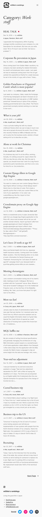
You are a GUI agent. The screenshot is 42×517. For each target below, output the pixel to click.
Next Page (33, 476)
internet (26, 180)
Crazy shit (8, 306)
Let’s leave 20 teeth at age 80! (17, 242)
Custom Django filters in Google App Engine (19, 174)
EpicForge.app (11, 500)
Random (12, 38)
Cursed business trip (13, 387)
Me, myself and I (10, 122)
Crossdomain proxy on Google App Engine (20, 206)
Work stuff (19, 38)
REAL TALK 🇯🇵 (11, 31)
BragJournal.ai (10, 504)
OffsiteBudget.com (12, 507)
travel (14, 394)
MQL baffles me (11, 330)
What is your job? (12, 115)
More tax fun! (10, 299)
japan (7, 38)
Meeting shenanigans (13, 271)
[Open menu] (37, 5)
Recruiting (8, 442)
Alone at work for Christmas (17, 144)
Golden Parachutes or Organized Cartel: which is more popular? (19, 85)
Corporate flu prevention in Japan (19, 58)
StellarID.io (9, 502)
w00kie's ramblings (17, 5)
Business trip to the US (14, 414)
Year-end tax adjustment (15, 359)
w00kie (19, 35)
